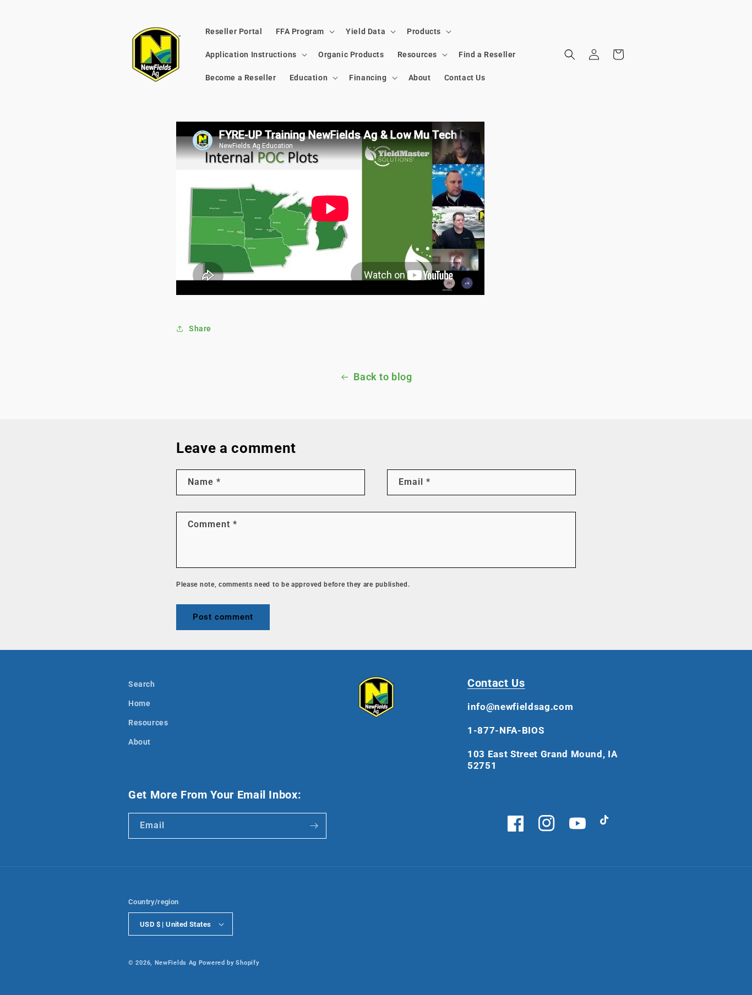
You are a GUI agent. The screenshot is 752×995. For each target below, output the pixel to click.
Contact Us (496, 683)
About (139, 741)
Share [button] (200, 328)
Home (139, 703)
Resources (148, 722)
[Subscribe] (314, 826)
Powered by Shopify (229, 962)
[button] (304, 31)
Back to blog (382, 376)
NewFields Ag (176, 962)
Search (141, 684)
